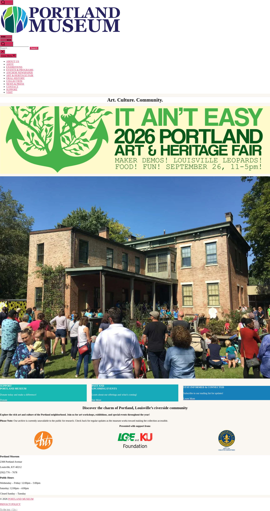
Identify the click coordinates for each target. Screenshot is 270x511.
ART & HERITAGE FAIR (19, 75)
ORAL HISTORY (15, 78)
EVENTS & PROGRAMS (19, 69)
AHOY (10, 64)
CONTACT (12, 86)
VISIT (9, 92)
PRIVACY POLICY (10, 504)
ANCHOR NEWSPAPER (19, 72)
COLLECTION (14, 81)
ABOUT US (12, 61)
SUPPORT (11, 89)
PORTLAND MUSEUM (20, 499)
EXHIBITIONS (14, 67)
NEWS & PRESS (15, 84)
